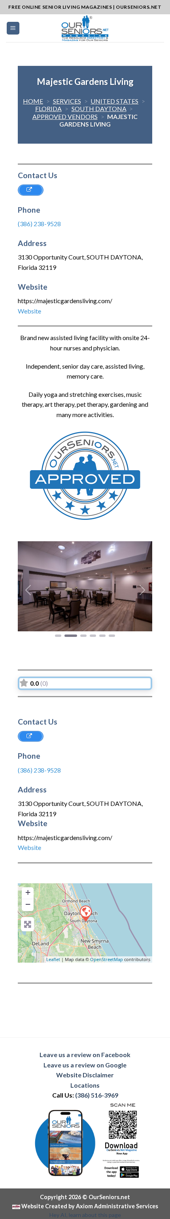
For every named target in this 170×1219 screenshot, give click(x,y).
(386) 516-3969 (96, 1095)
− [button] (27, 904)
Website (29, 311)
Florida (48, 108)
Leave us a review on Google (85, 1065)
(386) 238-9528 (39, 223)
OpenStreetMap (106, 959)
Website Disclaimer (85, 1075)
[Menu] (13, 28)
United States (114, 101)
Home (33, 101)
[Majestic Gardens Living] (85, 913)
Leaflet (53, 959)
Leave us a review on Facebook (85, 1054)
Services (67, 101)
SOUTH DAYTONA (99, 108)
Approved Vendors (65, 116)
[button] (28, 589)
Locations (85, 1085)
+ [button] (27, 892)
